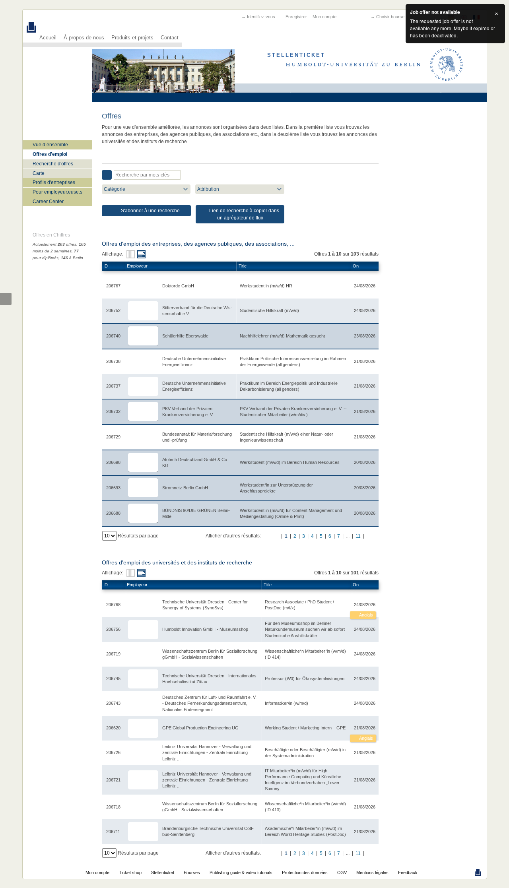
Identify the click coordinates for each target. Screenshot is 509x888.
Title (243, 266)
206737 (113, 386)
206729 (113, 436)
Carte (39, 173)
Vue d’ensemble (50, 144)
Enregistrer (296, 16)
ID (105, 266)
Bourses (192, 872)
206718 (113, 807)
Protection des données (305, 872)
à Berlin (72, 258)
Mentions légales (372, 872)
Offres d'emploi (50, 154)
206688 (113, 513)
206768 (113, 604)
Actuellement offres (54, 244)
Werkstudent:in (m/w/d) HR (266, 285)
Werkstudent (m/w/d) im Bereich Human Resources (290, 462)
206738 (113, 361)
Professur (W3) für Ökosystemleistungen (304, 678)
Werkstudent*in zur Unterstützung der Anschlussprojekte (276, 488)
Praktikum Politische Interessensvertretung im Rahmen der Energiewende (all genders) (293, 361)
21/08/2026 (364, 727)
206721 (113, 779)
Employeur (137, 266)
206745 (113, 678)
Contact (170, 38)
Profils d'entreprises (54, 182)
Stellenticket (162, 872)
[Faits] (130, 254)
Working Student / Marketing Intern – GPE (305, 727)
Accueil (47, 38)
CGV (342, 872)
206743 (113, 703)
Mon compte (324, 16)
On (356, 266)
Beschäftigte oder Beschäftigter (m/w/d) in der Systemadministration (305, 752)
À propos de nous (84, 38)
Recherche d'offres (53, 164)
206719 (113, 653)
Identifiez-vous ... (263, 16)
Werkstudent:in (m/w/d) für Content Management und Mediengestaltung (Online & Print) (291, 513)
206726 (113, 752)
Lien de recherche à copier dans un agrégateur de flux (243, 214)
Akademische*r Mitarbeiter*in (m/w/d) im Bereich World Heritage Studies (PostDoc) (305, 831)
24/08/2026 (364, 604)
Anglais (365, 615)
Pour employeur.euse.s (57, 192)
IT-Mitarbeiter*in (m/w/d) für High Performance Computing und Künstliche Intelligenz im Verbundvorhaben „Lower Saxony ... (303, 779)
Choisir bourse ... (392, 16)
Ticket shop (130, 872)
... (86, 258)
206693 (113, 487)
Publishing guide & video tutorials (241, 872)
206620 (113, 727)
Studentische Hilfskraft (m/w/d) (269, 310)
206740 (113, 335)
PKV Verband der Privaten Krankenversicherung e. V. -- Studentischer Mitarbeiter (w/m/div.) (293, 411)
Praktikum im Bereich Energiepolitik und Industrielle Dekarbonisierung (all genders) (289, 386)
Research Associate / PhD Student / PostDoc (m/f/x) (299, 604)
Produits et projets (132, 38)
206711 (113, 831)
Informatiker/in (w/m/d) (286, 703)
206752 (113, 310)
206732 (113, 411)
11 (358, 536)
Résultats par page (138, 536)
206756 (113, 629)
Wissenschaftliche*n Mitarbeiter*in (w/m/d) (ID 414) (305, 654)
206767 (113, 285)
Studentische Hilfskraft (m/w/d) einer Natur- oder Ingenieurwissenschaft (286, 437)
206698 (113, 462)
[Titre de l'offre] (141, 254)
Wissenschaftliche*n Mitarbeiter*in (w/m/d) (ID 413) (305, 806)
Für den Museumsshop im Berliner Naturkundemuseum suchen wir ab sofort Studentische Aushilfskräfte (305, 629)
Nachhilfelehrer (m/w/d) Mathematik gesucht (282, 335)
